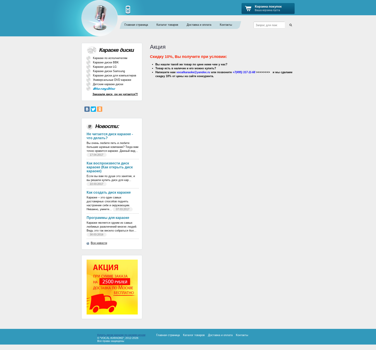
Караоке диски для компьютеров (114, 75)
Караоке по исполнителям (110, 58)
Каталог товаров (167, 24)
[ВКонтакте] (87, 109)
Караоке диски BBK (106, 62)
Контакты (226, 24)
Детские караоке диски (108, 84)
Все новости (99, 243)
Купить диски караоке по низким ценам (121, 334)
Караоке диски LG (105, 66)
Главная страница (136, 24)
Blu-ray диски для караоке (111, 88)
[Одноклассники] (99, 109)
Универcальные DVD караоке (112, 79)
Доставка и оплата (199, 24)
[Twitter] (93, 109)
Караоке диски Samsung (109, 71)
